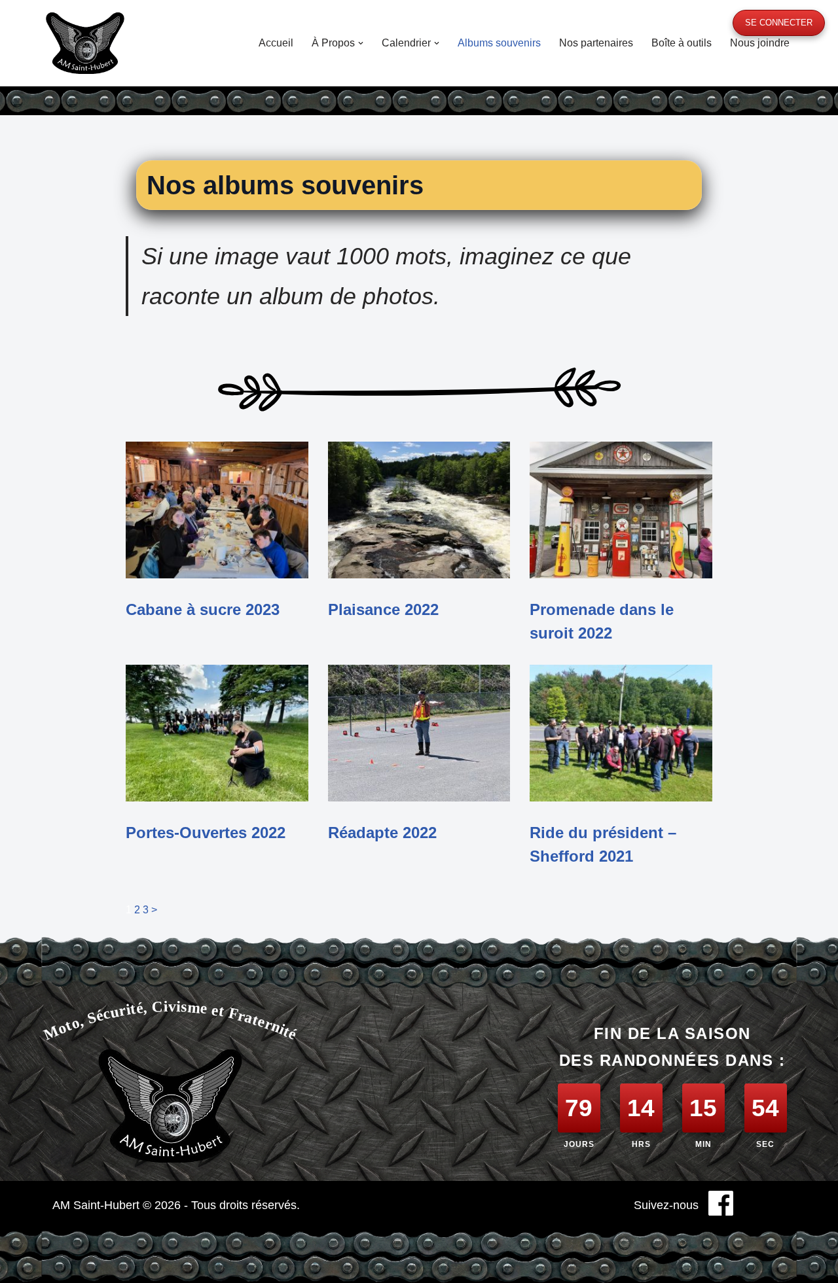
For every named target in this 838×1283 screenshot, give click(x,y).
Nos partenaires (596, 42)
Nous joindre (760, 42)
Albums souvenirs (499, 42)
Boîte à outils (681, 42)
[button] (360, 43)
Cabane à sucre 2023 (203, 609)
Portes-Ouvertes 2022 (205, 832)
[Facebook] (720, 1206)
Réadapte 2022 (382, 832)
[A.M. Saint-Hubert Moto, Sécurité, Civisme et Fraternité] (85, 43)
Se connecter (778, 22)
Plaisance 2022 (383, 609)
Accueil (276, 42)
